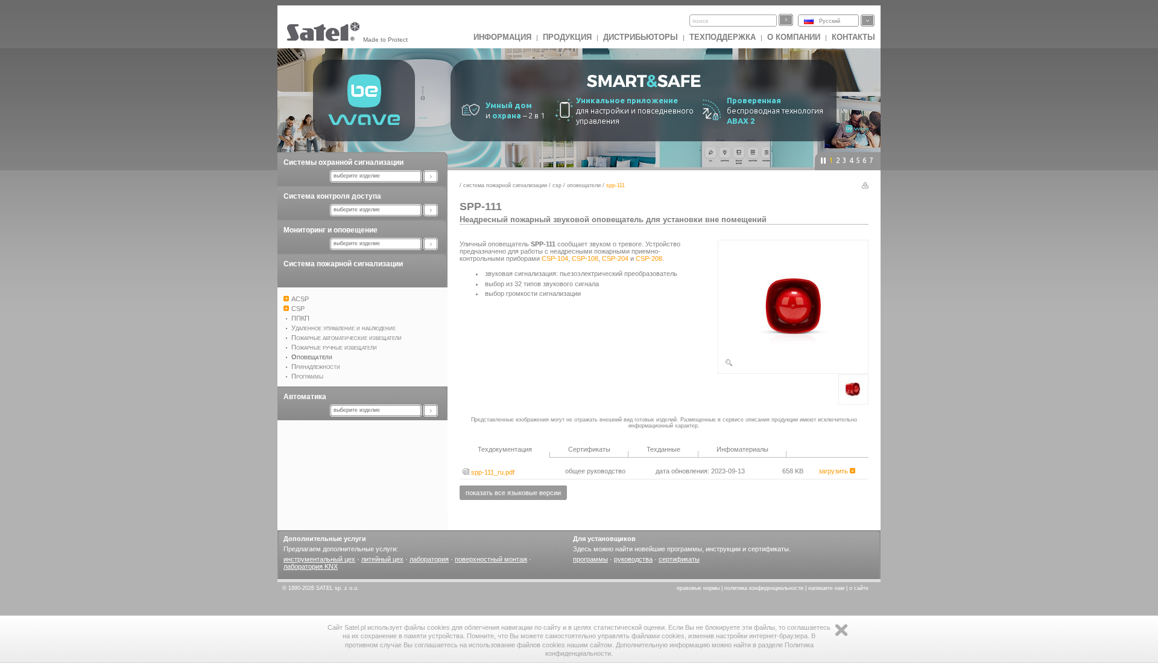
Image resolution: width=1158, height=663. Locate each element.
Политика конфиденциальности (763, 588)
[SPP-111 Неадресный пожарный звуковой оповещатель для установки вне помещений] (793, 364)
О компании (793, 37)
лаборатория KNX (310, 566)
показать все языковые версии (513, 492)
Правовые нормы (698, 588)
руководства (633, 559)
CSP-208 (649, 258)
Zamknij (841, 630)
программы (590, 559)
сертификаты (679, 559)
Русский (829, 21)
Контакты (853, 37)
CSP (557, 185)
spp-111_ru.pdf (491, 472)
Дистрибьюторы (640, 37)
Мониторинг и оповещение (330, 230)
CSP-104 (555, 258)
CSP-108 (585, 258)
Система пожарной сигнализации (343, 264)
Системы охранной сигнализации (343, 162)
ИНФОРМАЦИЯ (502, 37)
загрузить (834, 471)
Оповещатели (584, 185)
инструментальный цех (319, 559)
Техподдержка (722, 37)
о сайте (858, 588)
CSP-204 (615, 258)
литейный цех (382, 559)
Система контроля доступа (332, 196)
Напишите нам (826, 588)
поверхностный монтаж (491, 559)
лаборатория (429, 559)
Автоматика (304, 396)
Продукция (567, 37)
